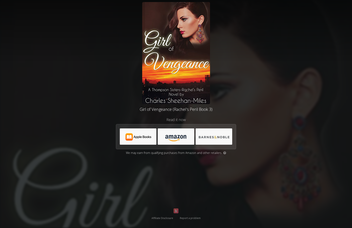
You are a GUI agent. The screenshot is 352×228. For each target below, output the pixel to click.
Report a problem (190, 218)
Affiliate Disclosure (162, 218)
